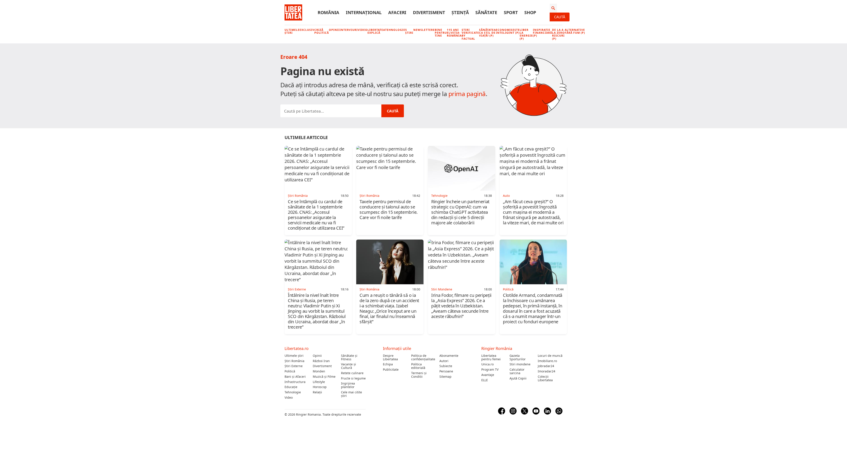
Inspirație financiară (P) (542, 32)
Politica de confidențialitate (423, 357)
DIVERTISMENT (429, 12)
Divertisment (322, 366)
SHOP (530, 12)
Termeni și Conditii (419, 374)
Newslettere (424, 29)
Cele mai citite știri (351, 394)
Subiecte (445, 366)
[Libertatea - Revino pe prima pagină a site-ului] (293, 12)
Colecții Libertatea (545, 378)
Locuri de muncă (550, 355)
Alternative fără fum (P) (575, 31)
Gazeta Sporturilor (518, 357)
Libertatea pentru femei (491, 357)
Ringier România (496, 348)
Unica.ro (487, 364)
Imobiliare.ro (547, 361)
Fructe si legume (353, 378)
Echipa (388, 364)
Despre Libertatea (390, 357)
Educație (291, 387)
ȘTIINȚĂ (460, 12)
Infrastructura (295, 382)
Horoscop (320, 387)
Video (362, 29)
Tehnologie (395, 29)
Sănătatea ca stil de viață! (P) (487, 32)
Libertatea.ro (297, 348)
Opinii (334, 29)
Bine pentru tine (441, 32)
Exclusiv (307, 29)
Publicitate (391, 369)
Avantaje (487, 375)
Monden (319, 371)
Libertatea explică (376, 31)
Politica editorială (418, 366)
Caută (559, 17)
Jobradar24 (546, 366)
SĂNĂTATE (486, 12)
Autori (443, 361)
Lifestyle (319, 382)
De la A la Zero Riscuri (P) (558, 34)
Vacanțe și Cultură (348, 366)
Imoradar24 (546, 371)
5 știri (409, 31)
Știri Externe (294, 366)
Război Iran (321, 361)
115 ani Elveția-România (454, 32)
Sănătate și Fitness (349, 357)
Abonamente (448, 355)
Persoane (446, 371)
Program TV (489, 369)
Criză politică (321, 31)
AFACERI (397, 12)
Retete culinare (352, 373)
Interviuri (349, 29)
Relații (317, 392)
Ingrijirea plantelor (348, 385)
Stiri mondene (520, 364)
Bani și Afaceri (295, 376)
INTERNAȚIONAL (364, 12)
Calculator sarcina (517, 371)
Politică (290, 371)
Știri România (294, 361)
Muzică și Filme (324, 376)
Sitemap (445, 376)
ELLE (484, 380)
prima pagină (467, 93)
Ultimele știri (292, 31)
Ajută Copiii (518, 378)
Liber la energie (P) (526, 34)
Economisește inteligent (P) (508, 31)
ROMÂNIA (328, 12)
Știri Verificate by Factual (470, 34)
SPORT (511, 12)
